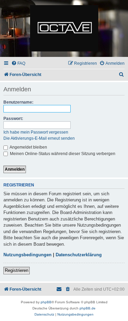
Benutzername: (18, 102)
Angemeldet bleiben (28, 147)
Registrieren (16, 270)
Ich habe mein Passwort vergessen (35, 132)
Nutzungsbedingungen (27, 254)
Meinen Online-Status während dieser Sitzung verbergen (62, 153)
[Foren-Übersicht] (64, 29)
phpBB (46, 302)
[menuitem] (18, 63)
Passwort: (13, 118)
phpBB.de (88, 308)
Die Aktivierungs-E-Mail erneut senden (39, 138)
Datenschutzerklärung (79, 254)
